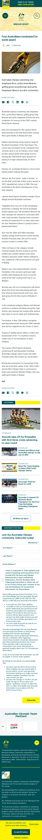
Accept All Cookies (21, 832)
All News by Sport (20, 518)
